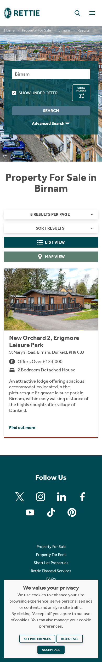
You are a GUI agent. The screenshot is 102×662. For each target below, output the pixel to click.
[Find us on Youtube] (30, 512)
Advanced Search (48, 123)
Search (51, 110)
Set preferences (37, 639)
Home (9, 30)
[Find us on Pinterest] (71, 512)
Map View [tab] (55, 256)
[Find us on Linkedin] (61, 496)
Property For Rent (51, 554)
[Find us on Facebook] (82, 496)
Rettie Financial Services (51, 570)
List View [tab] (55, 242)
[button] (77, 13)
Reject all (69, 639)
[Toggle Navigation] (92, 13)
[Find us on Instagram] (40, 496)
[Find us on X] (19, 496)
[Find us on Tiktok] (51, 512)
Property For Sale (36, 30)
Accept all (51, 650)
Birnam (64, 30)
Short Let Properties (51, 562)
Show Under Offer (38, 92)
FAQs (51, 579)
